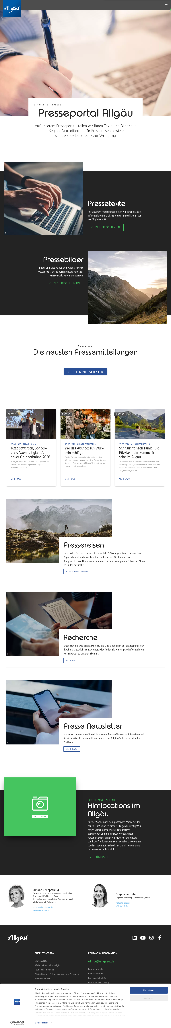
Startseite (41, 104)
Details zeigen (41, 1023)
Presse (56, 104)
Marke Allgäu (41, 961)
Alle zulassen (149, 990)
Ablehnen (148, 998)
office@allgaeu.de (101, 961)
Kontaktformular (96, 969)
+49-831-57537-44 (124, 906)
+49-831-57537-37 (41, 910)
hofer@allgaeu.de (123, 903)
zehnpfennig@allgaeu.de (43, 907)
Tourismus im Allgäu (44, 969)
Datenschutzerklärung (98, 982)
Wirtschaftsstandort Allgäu (47, 965)
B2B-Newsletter (95, 973)
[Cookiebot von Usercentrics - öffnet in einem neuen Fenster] (17, 1023)
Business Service (42, 978)
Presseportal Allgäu (97, 978)
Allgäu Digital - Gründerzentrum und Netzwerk (57, 974)
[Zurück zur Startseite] (85, 8)
